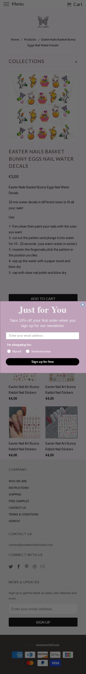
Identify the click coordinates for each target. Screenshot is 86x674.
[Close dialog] (83, 305)
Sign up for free (42, 361)
